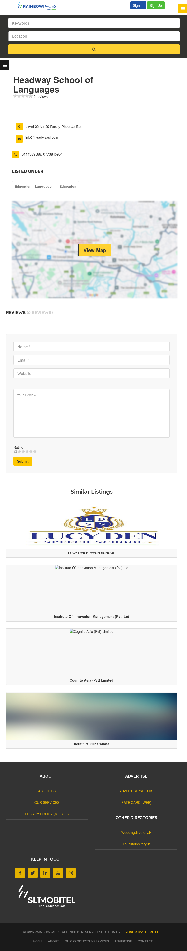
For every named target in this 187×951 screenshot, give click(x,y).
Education (67, 186)
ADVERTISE (123, 941)
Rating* (19, 447)
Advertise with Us (136, 791)
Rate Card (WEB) (136, 802)
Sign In (138, 5)
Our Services (46, 802)
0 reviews (41, 96)
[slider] (23, 96)
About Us (47, 791)
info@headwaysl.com (41, 137)
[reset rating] (15, 451)
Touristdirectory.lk (136, 843)
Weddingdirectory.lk (136, 832)
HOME (37, 941)
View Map (95, 249)
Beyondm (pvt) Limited (140, 932)
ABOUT (53, 941)
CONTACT (145, 941)
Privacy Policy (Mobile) (47, 813)
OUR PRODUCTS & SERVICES (87, 941)
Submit (23, 461)
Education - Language (33, 186)
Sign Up (156, 5)
